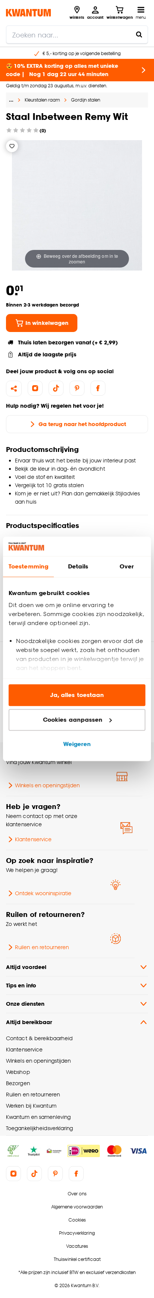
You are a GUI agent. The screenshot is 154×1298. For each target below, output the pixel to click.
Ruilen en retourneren (42, 947)
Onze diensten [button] (25, 1003)
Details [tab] (78, 566)
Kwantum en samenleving (38, 1117)
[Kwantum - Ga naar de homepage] (28, 12)
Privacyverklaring (77, 1233)
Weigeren (77, 744)
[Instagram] (35, 388)
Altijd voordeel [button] (26, 967)
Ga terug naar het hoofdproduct (82, 424)
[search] (77, 34)
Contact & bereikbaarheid (39, 1038)
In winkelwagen (46, 323)
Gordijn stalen (85, 100)
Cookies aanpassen (73, 719)
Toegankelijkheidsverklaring (39, 1128)
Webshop (18, 1072)
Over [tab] (127, 566)
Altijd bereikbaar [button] (29, 1022)
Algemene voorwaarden (77, 1207)
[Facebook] (97, 388)
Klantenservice (33, 839)
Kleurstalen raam (42, 100)
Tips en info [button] (21, 985)
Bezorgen (18, 1083)
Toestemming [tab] (28, 566)
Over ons (77, 1193)
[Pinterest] (77, 388)
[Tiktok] (56, 388)
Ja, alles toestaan (77, 695)
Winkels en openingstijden (47, 785)
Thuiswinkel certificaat (77, 1259)
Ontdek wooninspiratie (43, 893)
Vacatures (77, 1246)
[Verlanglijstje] (12, 146)
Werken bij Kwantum (31, 1105)
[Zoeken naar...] (139, 34)
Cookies (77, 1220)
